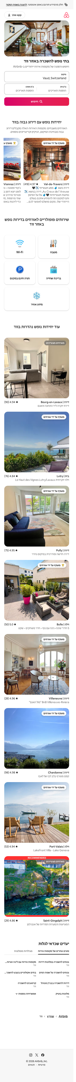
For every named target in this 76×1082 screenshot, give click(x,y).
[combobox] (36, 78)
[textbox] (53, 91)
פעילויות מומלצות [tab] (23, 951)
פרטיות (41, 1064)
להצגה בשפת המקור (16, 4)
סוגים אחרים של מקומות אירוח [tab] (53, 951)
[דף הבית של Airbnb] (66, 14)
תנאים (31, 1064)
